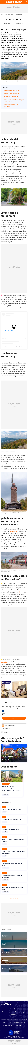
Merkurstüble (14, 531)
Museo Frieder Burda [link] (8, 786)
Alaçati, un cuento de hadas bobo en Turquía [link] (13, 840)
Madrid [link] (5, 960)
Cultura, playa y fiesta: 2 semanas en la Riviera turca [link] (13, 852)
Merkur (21, 592)
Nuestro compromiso (19, 1019)
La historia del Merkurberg (11, 90)
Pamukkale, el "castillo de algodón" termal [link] (12, 864)
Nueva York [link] (6, 952)
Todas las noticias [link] (14, 898)
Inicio (2, 14)
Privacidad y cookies (20, 1025)
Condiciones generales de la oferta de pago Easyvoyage (14, 1013)
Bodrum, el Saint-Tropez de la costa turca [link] (12, 888)
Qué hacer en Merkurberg (11, 97)
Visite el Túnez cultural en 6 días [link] (11, 809)
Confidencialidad (7, 1022)
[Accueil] (14, 2)
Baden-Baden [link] (7, 756)
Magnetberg (4, 662)
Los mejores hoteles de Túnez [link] (10, 829)
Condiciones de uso (6, 1019)
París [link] (4, 944)
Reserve (14, 718)
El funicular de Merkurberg (11, 93)
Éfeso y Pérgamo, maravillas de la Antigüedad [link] (12, 876)
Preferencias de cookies (13, 1009)
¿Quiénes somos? (19, 1022)
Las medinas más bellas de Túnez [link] (12, 819)
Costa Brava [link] (7, 969)
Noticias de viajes (9, 14)
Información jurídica (7, 1025)
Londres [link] (5, 936)
